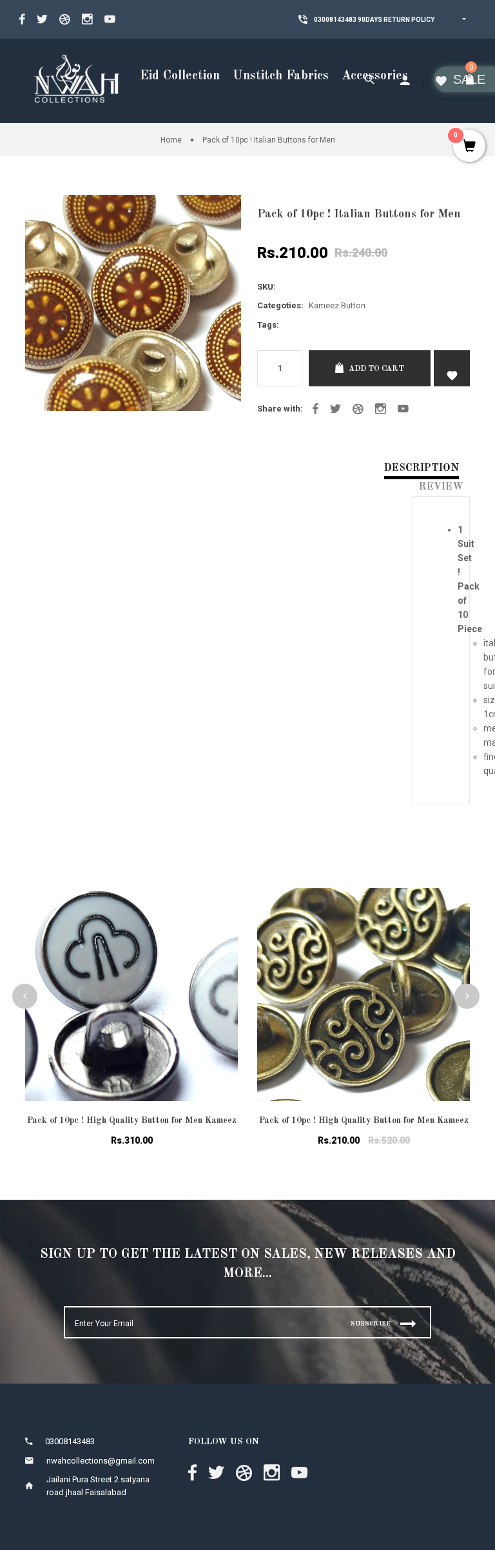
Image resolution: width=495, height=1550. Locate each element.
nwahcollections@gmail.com (100, 1461)
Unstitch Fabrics (281, 76)
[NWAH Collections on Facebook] (22, 19)
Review (441, 487)
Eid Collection (180, 76)
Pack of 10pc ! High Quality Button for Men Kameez (132, 1120)
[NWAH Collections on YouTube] (109, 19)
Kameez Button (337, 305)
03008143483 (321, 19)
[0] (471, 81)
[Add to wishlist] (218, 914)
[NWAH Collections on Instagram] (87, 19)
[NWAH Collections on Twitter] (42, 19)
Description (421, 468)
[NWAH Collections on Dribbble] (64, 19)
